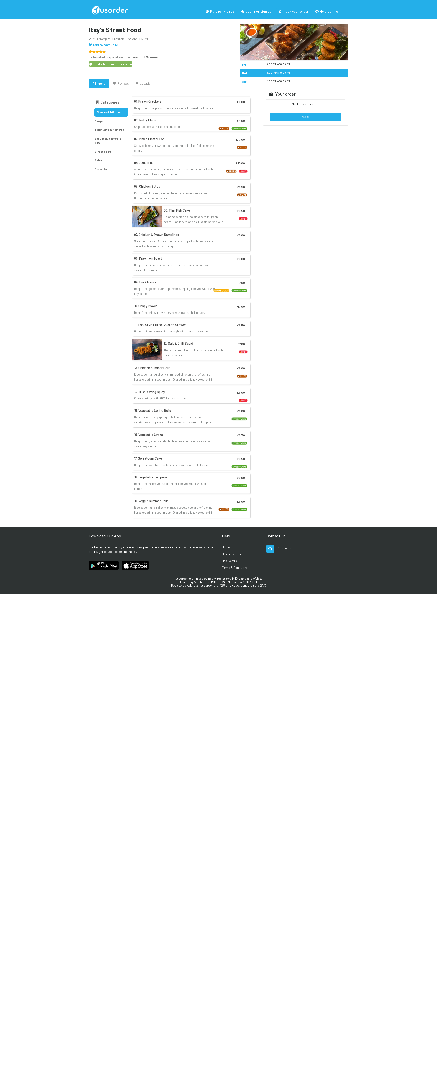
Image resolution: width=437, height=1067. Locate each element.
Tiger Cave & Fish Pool (109, 129)
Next (306, 116)
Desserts (100, 169)
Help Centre (229, 561)
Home (226, 547)
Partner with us (222, 11)
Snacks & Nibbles (109, 112)
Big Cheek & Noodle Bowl (107, 141)
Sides (98, 160)
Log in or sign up (258, 11)
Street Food (102, 151)
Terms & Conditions (235, 567)
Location (145, 83)
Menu (101, 83)
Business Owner (232, 554)
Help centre (328, 11)
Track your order (295, 11)
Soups (98, 121)
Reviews (123, 83)
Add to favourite (105, 45)
